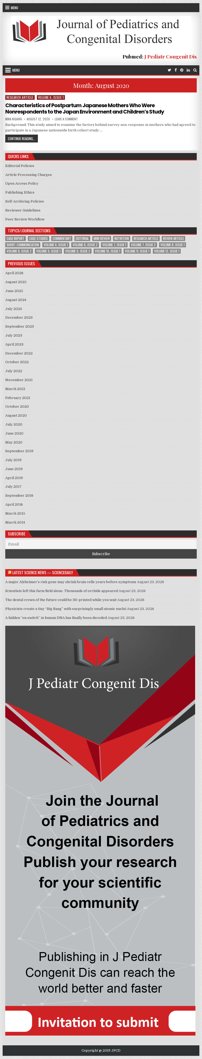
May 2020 (13, 442)
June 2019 (14, 469)
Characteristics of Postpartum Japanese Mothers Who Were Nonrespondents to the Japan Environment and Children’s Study (84, 108)
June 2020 (14, 433)
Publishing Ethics (19, 192)
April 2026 (14, 273)
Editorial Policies (19, 166)
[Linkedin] (188, 70)
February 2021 (17, 398)
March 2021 (15, 389)
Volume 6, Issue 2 (85, 244)
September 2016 (19, 496)
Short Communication (23, 244)
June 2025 (14, 291)
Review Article (173, 238)
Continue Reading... (23, 139)
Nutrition (121, 238)
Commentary (62, 238)
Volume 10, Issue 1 (107, 251)
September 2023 (19, 326)
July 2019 (13, 460)
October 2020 (17, 406)
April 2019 (14, 478)
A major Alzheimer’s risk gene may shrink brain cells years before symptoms (70, 582)
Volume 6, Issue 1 (51, 97)
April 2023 (14, 344)
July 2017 (13, 487)
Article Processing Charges (28, 175)
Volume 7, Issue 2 (143, 244)
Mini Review (102, 238)
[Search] (195, 70)
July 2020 (13, 424)
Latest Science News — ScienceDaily (42, 572)
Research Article (20, 97)
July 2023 (13, 335)
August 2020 (16, 415)
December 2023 (19, 317)
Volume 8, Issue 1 (172, 244)
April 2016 (14, 504)
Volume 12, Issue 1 (166, 251)
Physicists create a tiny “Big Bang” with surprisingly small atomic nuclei (65, 609)
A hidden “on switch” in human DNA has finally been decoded (56, 618)
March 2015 (15, 513)
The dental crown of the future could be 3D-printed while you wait (61, 600)
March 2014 (15, 522)
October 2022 (17, 362)
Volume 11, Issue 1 (137, 251)
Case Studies (38, 238)
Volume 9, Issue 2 (77, 251)
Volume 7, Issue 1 (114, 244)
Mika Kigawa (13, 119)
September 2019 (19, 451)
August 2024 (15, 300)
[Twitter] (169, 70)
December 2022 (19, 353)
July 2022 (13, 371)
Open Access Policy (21, 183)
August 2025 (16, 282)
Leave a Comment (66, 119)
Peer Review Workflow (24, 219)
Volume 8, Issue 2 (19, 251)
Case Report (15, 238)
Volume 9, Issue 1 (48, 251)
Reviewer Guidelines (23, 210)
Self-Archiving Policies (24, 201)
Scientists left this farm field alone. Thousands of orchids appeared (61, 591)
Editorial (82, 238)
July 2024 (13, 309)
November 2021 (19, 380)
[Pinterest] (181, 70)
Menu (14, 7)
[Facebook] (176, 70)
